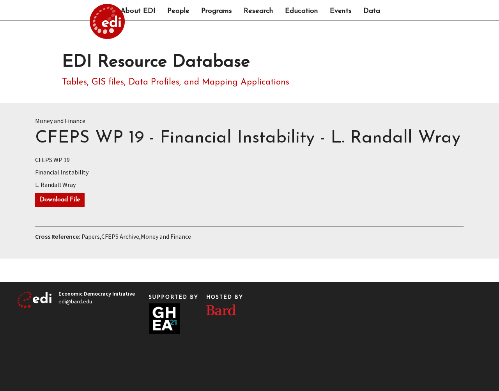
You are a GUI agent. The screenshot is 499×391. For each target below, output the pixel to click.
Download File (60, 200)
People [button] (178, 11)
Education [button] (301, 11)
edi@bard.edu (75, 301)
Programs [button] (216, 11)
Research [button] (258, 11)
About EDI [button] (138, 11)
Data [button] (371, 11)
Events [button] (341, 11)
